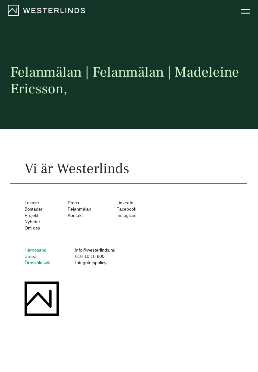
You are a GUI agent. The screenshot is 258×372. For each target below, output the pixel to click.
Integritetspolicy (90, 262)
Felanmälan (79, 209)
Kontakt (75, 215)
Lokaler (32, 202)
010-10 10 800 (89, 256)
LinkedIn (124, 202)
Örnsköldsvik (37, 262)
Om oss (32, 227)
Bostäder (33, 209)
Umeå (30, 256)
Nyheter (32, 221)
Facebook (126, 209)
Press (73, 202)
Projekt (31, 215)
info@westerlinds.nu (95, 250)
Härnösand (36, 250)
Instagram (126, 215)
